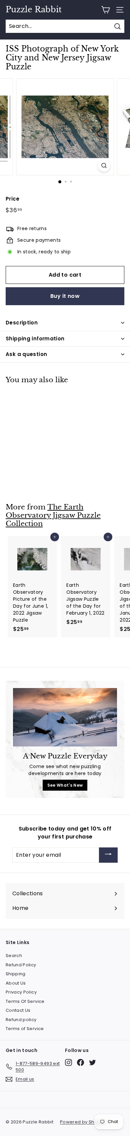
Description (22, 322)
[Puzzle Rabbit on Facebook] (80, 1062)
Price (13, 198)
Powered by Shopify (82, 1122)
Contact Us (18, 1010)
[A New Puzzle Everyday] (65, 717)
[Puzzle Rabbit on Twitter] (92, 1062)
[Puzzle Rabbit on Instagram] (68, 1062)
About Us (16, 983)
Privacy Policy (21, 992)
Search (14, 955)
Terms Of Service (25, 1001)
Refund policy (21, 1019)
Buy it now (65, 296)
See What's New (65, 785)
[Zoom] (104, 165)
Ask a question (26, 354)
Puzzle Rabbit (34, 9)
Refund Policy (21, 965)
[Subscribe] (108, 855)
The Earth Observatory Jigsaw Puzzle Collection (53, 515)
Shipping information (35, 338)
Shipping (16, 974)
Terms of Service (25, 1028)
